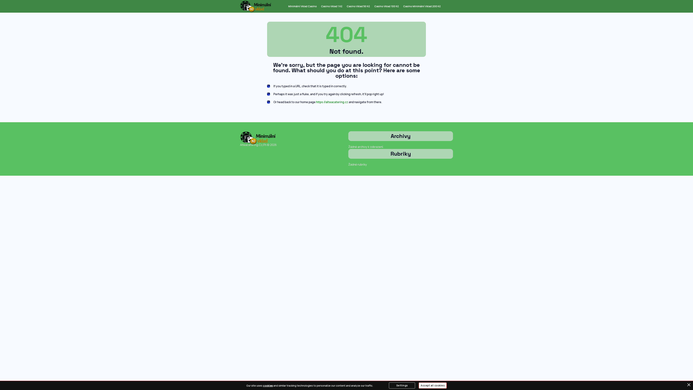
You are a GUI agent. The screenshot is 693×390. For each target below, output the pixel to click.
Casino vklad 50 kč (358, 6)
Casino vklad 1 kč (331, 6)
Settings (402, 385)
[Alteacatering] (256, 6)
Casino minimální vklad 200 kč (422, 6)
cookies (268, 385)
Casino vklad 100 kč (386, 6)
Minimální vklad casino (302, 6)
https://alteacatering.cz (332, 102)
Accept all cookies (433, 385)
